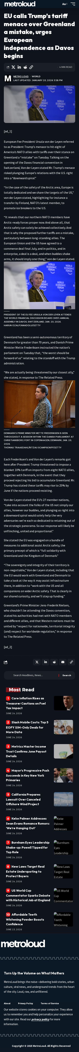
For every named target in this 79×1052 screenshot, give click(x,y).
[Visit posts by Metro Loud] (8, 79)
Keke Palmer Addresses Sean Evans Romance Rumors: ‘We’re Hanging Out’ (28, 823)
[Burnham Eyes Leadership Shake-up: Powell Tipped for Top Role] (63, 847)
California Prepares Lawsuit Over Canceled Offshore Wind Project (23, 799)
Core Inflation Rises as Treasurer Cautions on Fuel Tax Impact (26, 703)
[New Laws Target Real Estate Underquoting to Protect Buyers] (63, 871)
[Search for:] (35, 675)
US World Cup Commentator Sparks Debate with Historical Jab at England (28, 895)
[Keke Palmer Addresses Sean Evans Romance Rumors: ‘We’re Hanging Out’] (63, 823)
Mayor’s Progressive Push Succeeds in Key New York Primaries (27, 775)
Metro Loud (21, 76)
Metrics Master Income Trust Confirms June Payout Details (26, 751)
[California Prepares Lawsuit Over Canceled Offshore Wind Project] (63, 799)
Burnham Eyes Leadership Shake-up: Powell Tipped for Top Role (27, 847)
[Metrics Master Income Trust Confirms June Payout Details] (63, 751)
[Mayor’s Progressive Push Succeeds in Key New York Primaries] (63, 775)
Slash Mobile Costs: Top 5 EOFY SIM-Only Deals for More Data (27, 727)
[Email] (63, 662)
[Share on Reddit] (25, 67)
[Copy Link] (31, 67)
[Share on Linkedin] (19, 67)
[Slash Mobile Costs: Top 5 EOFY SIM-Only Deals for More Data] (63, 727)
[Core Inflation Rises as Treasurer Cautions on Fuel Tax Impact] (63, 703)
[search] (57, 4)
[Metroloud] (20, 4)
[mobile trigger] (72, 4)
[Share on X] (13, 67)
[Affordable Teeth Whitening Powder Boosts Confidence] (63, 919)
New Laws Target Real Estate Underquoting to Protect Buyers (25, 871)
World (36, 76)
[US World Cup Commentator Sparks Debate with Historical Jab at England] (63, 895)
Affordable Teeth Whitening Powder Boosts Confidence (25, 919)
